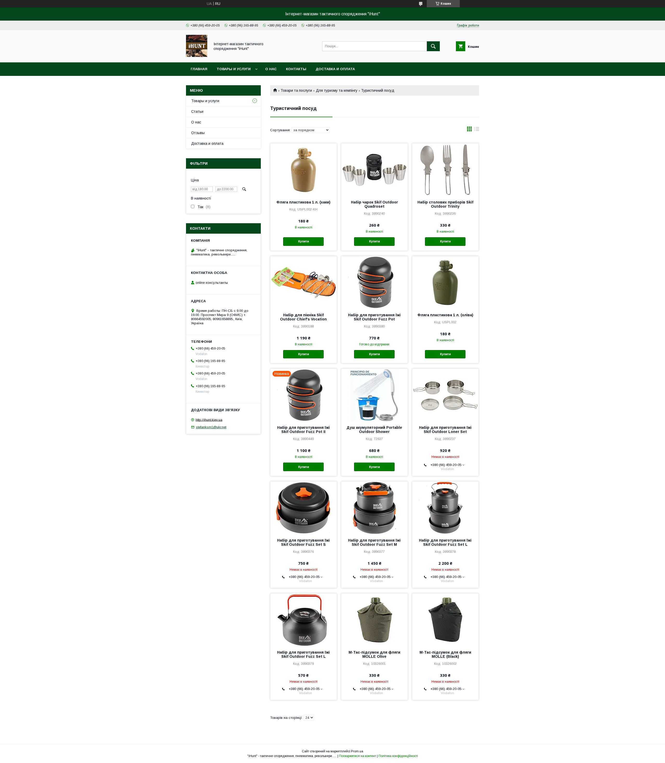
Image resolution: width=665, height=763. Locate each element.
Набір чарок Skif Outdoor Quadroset (374, 204)
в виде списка (476, 130)
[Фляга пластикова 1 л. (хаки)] (303, 169)
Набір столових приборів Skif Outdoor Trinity (445, 204)
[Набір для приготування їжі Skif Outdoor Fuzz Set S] (303, 508)
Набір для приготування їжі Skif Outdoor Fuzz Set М (374, 542)
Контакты (296, 69)
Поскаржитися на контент (357, 756)
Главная (199, 69)
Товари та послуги (296, 90)
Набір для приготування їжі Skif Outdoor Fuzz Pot (374, 317)
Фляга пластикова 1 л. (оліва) (445, 315)
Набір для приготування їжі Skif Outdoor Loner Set (445, 429)
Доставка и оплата (335, 69)
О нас (271, 69)
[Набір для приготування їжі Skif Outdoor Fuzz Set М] (374, 508)
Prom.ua (357, 751)
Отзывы (198, 133)
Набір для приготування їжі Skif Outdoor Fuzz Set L (445, 542)
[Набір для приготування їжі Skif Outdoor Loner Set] (445, 395)
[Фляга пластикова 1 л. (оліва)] (445, 282)
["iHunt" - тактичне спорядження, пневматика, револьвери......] (196, 56)
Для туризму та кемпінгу (336, 90)
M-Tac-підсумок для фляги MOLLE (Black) (445, 654)
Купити (303, 241)
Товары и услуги (234, 69)
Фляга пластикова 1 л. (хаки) (303, 202)
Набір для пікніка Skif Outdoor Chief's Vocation (303, 317)
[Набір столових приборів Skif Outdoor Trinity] (445, 169)
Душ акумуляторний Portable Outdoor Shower (374, 429)
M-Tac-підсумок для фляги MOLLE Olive (374, 654)
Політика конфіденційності (398, 756)
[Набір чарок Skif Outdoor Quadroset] (374, 169)
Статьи (197, 111)
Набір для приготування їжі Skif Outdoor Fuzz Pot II (303, 429)
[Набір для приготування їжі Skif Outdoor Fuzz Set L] (445, 508)
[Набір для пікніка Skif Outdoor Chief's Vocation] (303, 282)
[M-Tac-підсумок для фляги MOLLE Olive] (374, 620)
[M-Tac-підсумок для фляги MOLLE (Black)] (445, 620)
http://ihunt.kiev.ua (209, 420)
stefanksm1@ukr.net (211, 427)
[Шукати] (433, 46)
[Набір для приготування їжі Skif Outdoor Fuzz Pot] (374, 282)
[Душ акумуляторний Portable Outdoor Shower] (374, 395)
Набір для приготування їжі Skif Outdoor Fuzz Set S (303, 542)
